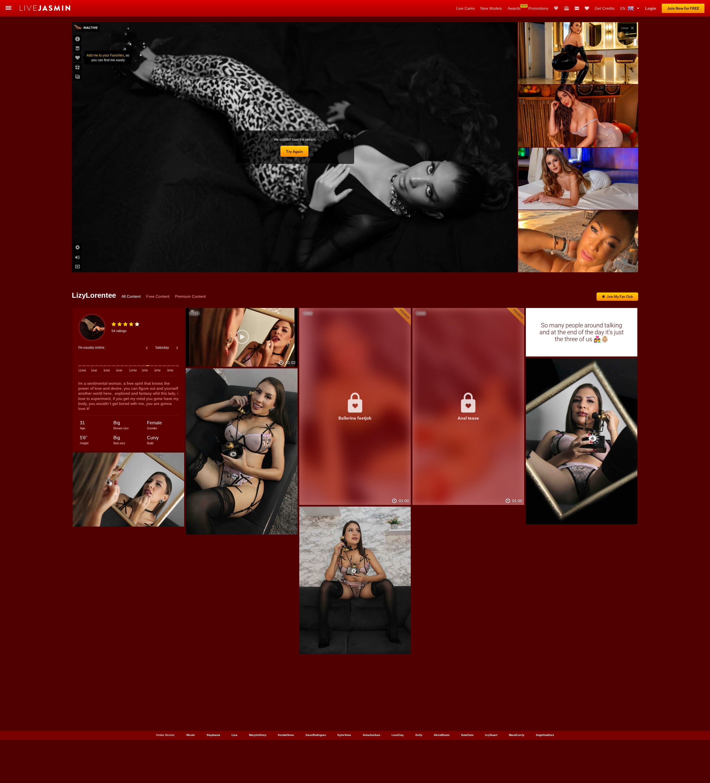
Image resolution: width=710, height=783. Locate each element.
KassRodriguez (316, 734)
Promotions (538, 8)
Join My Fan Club (620, 297)
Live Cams (465, 8)
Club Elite (556, 8)
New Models (491, 8)
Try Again (294, 151)
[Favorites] (587, 8)
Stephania (213, 734)
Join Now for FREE (683, 8)
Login (650, 8)
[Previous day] (146, 347)
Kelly (418, 734)
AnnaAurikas (371, 734)
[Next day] (177, 347)
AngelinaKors (545, 734)
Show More (578, 263)
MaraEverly (516, 734)
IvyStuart (491, 734)
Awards (514, 8)
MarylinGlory (258, 734)
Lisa (234, 734)
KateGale (467, 734)
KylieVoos (344, 734)
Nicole (190, 734)
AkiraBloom (442, 734)
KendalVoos (286, 734)
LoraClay (398, 734)
